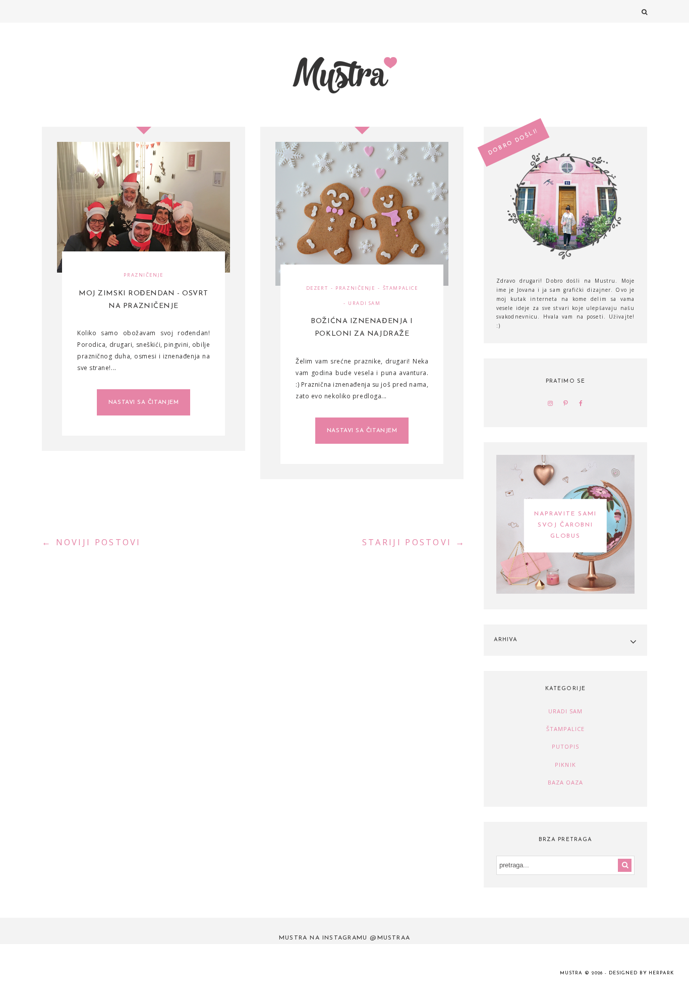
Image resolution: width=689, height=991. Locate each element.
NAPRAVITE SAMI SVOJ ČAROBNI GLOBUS (565, 525)
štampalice (400, 288)
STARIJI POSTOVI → (414, 542)
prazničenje (143, 275)
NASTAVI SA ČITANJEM (143, 402)
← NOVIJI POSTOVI (91, 542)
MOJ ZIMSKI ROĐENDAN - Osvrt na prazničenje (143, 300)
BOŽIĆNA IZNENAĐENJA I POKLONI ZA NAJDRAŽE (362, 328)
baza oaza (566, 782)
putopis (566, 746)
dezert (317, 288)
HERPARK (661, 973)
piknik (565, 764)
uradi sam (364, 303)
